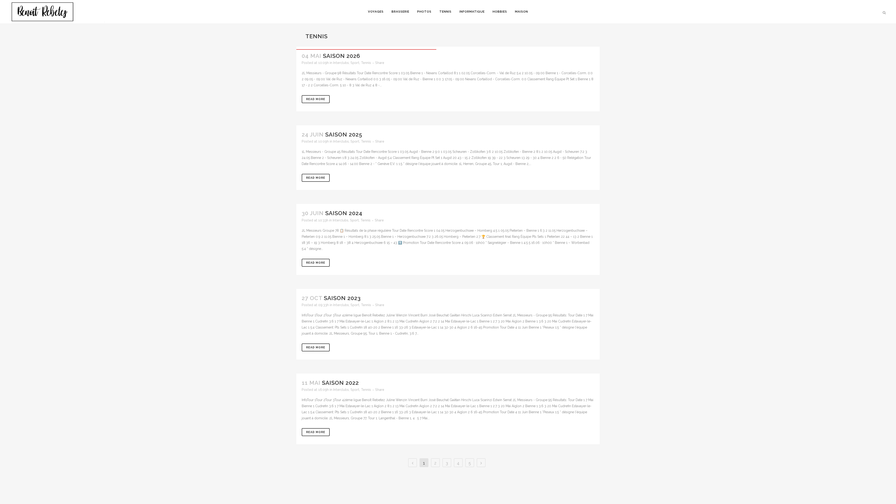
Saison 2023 (342, 298)
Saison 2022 (340, 382)
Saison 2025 (343, 134)
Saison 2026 (341, 55)
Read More (315, 99)
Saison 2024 (343, 213)
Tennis (366, 63)
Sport (354, 63)
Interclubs (341, 63)
